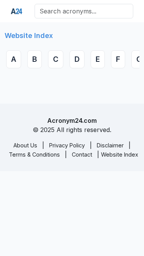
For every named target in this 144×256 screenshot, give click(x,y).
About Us (25, 145)
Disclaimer (110, 145)
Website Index (119, 154)
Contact (82, 154)
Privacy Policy (67, 145)
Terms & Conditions (34, 154)
